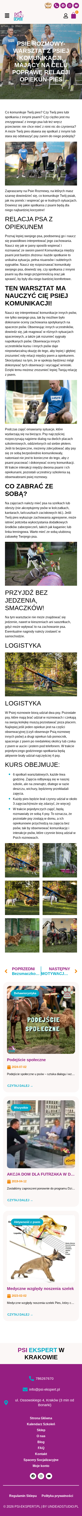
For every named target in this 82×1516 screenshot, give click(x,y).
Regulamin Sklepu (23, 1496)
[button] (7, 16)
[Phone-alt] (56, 5)
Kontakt (41, 1454)
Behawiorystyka (25, 993)
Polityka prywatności (57, 1496)
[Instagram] (69, 5)
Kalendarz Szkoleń (41, 1424)
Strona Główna (41, 1418)
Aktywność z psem (27, 1222)
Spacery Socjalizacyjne (41, 1460)
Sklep (41, 1430)
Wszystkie (21, 1107)
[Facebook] (63, 5)
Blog (41, 1442)
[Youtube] (76, 5)
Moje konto (41, 1466)
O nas (41, 1436)
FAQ (41, 1448)
